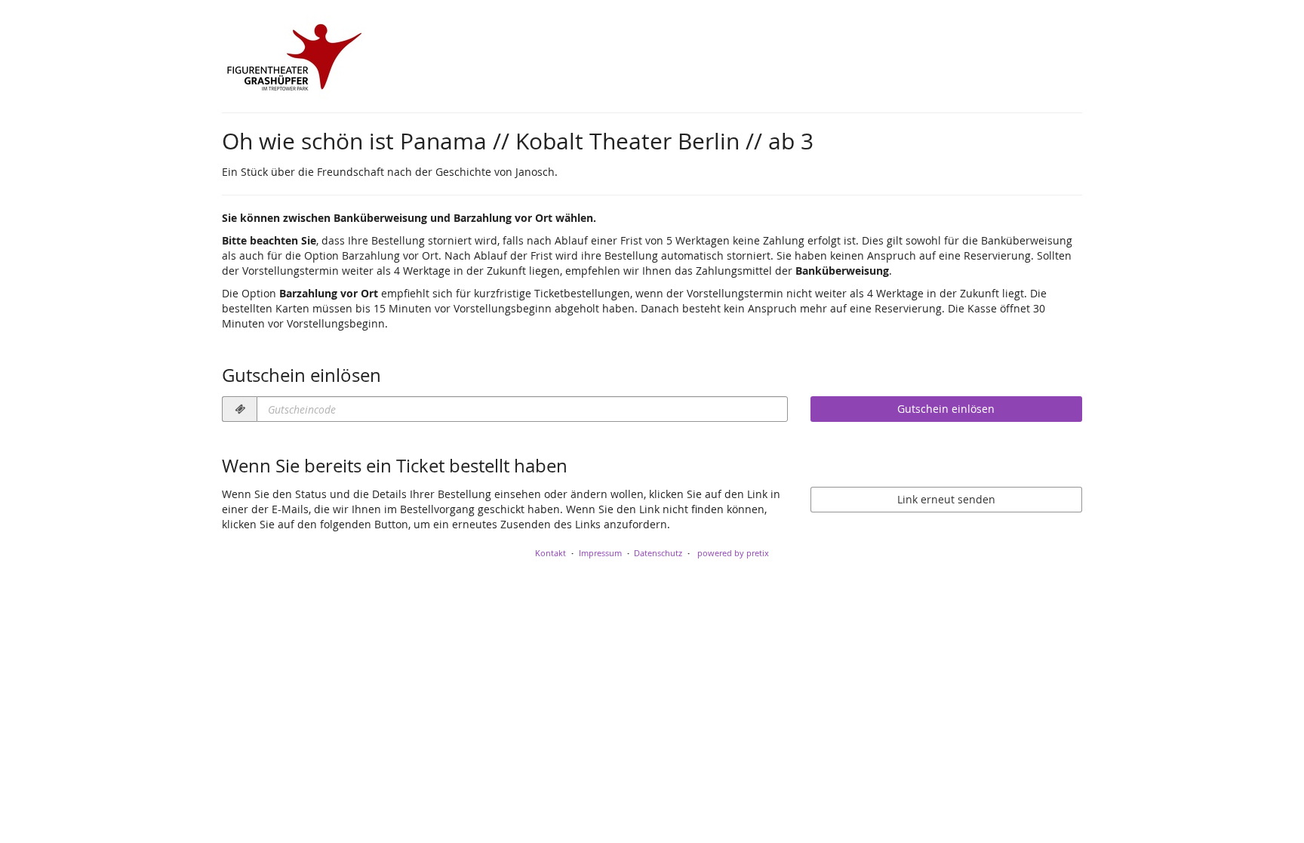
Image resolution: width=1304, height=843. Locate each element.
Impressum (600, 552)
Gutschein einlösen (946, 409)
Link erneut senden (946, 499)
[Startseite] (294, 60)
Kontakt (550, 552)
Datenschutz (658, 552)
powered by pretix (733, 552)
